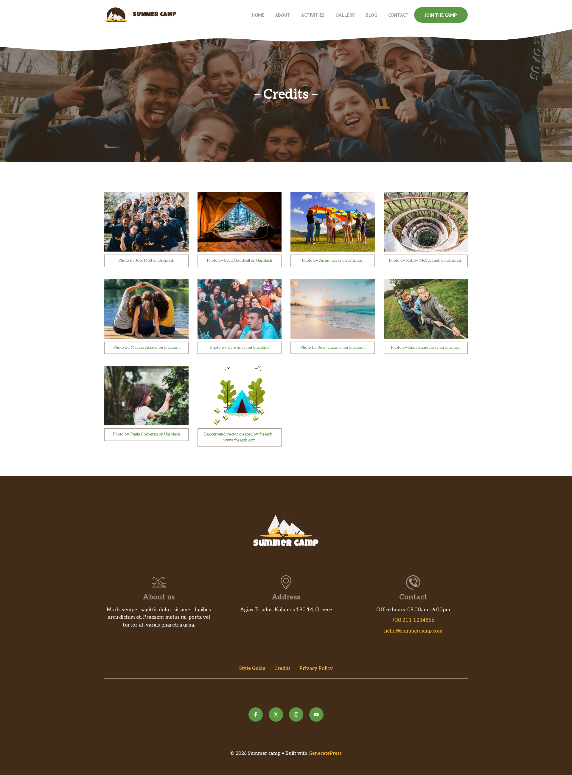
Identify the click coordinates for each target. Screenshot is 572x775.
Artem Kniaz (330, 260)
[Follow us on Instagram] (296, 714)
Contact (398, 15)
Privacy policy (316, 669)
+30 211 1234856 (413, 620)
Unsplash (166, 260)
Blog (371, 15)
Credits (282, 668)
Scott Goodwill (237, 260)
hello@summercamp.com (413, 631)
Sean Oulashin (330, 347)
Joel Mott (144, 260)
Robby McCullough (423, 260)
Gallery (345, 15)
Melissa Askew (144, 347)
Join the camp (441, 15)
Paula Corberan (144, 434)
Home (258, 15)
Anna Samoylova (423, 347)
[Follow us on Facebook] (255, 714)
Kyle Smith (237, 347)
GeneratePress (325, 753)
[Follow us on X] (276, 714)
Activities (313, 15)
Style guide (252, 668)
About (282, 15)
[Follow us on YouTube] (316, 714)
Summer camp (155, 15)
